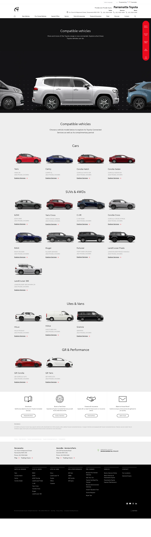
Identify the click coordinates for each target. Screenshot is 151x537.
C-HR (33, 483)
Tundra (52, 478)
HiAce (52, 481)
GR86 (69, 475)
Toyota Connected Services (34, 439)
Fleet (107, 16)
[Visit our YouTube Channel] (130, 504)
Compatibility (62, 439)
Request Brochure (28, 415)
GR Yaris (70, 473)
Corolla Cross (36, 488)
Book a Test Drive (59, 415)
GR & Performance (75, 469)
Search (135, 16)
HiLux (51, 473)
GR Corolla (71, 478)
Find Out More (91, 415)
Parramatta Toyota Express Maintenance (110, 481)
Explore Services (19, 178)
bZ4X (33, 475)
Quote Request (90, 492)
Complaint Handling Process (71, 510)
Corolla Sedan (18, 481)
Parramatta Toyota (116, 7)
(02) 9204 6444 (107, 11)
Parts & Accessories (79, 16)
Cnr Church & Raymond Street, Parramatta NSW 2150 (84, 12)
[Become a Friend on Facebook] (127, 504)
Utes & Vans (54, 469)
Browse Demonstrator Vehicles (92, 486)
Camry (16, 478)
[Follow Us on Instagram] (133, 504)
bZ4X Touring (36, 478)
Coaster (52, 483)
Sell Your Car (90, 477)
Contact (126, 16)
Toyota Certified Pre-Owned (92, 481)
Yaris (15, 473)
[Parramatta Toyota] (16, 9)
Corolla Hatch (18, 475)
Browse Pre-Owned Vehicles (91, 474)
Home (15, 16)
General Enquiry (126, 476)
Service (67, 16)
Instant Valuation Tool (92, 489)
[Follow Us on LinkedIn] (136, 504)
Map (15, 458)
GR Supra (70, 481)
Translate (134, 2)
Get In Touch (123, 415)
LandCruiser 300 (37, 494)
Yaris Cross (35, 486)
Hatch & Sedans (20, 469)
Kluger (34, 491)
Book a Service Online (110, 473)
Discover (116, 16)
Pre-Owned (90, 469)
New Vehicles (26, 16)
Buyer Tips (89, 495)
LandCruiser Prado (37, 481)
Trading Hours (26, 458)
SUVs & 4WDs (37, 469)
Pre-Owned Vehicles (40, 16)
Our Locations (126, 473)
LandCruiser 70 (54, 475)
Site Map (53, 510)
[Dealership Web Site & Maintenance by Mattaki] (133, 511)
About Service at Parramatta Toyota (109, 476)
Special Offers (55, 16)
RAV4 (33, 473)
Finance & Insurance (95, 16)
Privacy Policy (59, 510)
